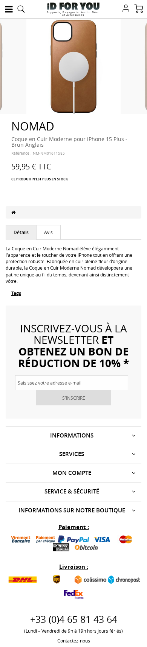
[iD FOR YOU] (73, 6)
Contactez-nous (73, 641)
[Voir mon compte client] (125, 9)
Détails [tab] (21, 232)
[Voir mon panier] (138, 9)
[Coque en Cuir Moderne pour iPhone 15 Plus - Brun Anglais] (73, 66)
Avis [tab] (48, 232)
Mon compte (71, 473)
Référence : (21, 153)
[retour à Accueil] (13, 212)
